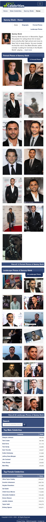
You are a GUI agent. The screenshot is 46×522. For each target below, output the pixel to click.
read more (28, 50)
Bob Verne (5, 444)
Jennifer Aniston (7, 501)
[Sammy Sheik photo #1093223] (33, 319)
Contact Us (41, 521)
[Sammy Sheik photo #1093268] (12, 105)
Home (16, 25)
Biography (25, 25)
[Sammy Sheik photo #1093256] (12, 404)
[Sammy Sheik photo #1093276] (33, 190)
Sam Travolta (6, 450)
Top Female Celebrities (14, 471)
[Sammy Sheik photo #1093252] (12, 319)
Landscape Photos (36, 29)
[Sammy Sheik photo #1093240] (12, 133)
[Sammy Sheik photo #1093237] (33, 76)
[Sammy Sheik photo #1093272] (33, 218)
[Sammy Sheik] (6, 38)
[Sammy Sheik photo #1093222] (33, 285)
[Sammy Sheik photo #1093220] (12, 353)
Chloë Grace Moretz (8, 492)
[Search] (24, 424)
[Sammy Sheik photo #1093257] (33, 336)
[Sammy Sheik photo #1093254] (33, 370)
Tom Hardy (5, 447)
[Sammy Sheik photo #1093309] (12, 302)
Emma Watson (7, 498)
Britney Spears (7, 507)
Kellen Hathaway (7, 453)
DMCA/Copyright (31, 521)
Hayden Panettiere (8, 485)
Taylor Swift (6, 504)
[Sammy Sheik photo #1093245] (33, 302)
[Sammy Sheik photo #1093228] (12, 370)
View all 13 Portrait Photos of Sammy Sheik (27, 264)
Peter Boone (6, 462)
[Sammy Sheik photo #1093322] (33, 105)
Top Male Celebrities (13, 430)
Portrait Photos (37, 25)
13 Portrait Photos (35, 59)
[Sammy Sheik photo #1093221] (33, 133)
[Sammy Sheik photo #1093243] (33, 162)
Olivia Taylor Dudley (8, 479)
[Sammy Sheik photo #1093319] (12, 282)
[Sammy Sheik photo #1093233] (12, 336)
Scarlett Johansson (8, 482)
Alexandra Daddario (8, 495)
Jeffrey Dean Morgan (9, 456)
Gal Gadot (5, 489)
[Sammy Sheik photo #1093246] (33, 353)
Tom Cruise (6, 441)
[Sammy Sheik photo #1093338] (12, 218)
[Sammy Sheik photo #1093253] (33, 387)
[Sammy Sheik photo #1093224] (12, 73)
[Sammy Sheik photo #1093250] (12, 162)
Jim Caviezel (6, 459)
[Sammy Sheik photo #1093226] (12, 387)
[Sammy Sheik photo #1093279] (33, 404)
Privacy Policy (21, 521)
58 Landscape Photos (34, 274)
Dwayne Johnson (7, 437)
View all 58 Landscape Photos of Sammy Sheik (26, 415)
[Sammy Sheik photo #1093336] (12, 247)
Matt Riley (5, 466)
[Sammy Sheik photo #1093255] (12, 190)
